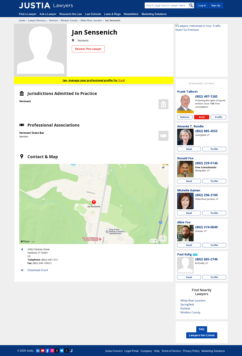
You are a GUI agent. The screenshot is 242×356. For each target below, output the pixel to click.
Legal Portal (131, 351)
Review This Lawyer (88, 49)
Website (184, 117)
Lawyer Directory (37, 20)
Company (146, 351)
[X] (66, 351)
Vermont (53, 20)
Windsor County (69, 20)
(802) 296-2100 (206, 195)
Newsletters (131, 14)
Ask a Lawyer (48, 14)
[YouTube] (43, 351)
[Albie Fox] (185, 233)
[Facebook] (47, 351)
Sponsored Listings (202, 83)
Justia (22, 20)
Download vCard (37, 270)
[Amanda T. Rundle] (185, 137)
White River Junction (91, 20)
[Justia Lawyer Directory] (34, 5)
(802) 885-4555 (206, 131)
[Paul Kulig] (185, 265)
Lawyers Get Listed (202, 335)
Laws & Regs (112, 14)
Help (157, 351)
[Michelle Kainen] (185, 201)
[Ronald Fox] (185, 169)
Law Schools (93, 14)
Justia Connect (113, 351)
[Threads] (57, 351)
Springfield (187, 304)
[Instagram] (52, 351)
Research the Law (70, 14)
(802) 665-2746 (206, 259)
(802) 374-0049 (206, 227)
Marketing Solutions (154, 14)
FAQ (201, 329)
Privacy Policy (191, 351)
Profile (218, 117)
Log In (202, 5)
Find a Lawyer (27, 14)
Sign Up (215, 5)
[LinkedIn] (38, 351)
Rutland (185, 308)
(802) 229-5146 (206, 163)
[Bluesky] (62, 351)
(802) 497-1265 (206, 96)
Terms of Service (171, 351)
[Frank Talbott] (185, 102)
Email (202, 117)
